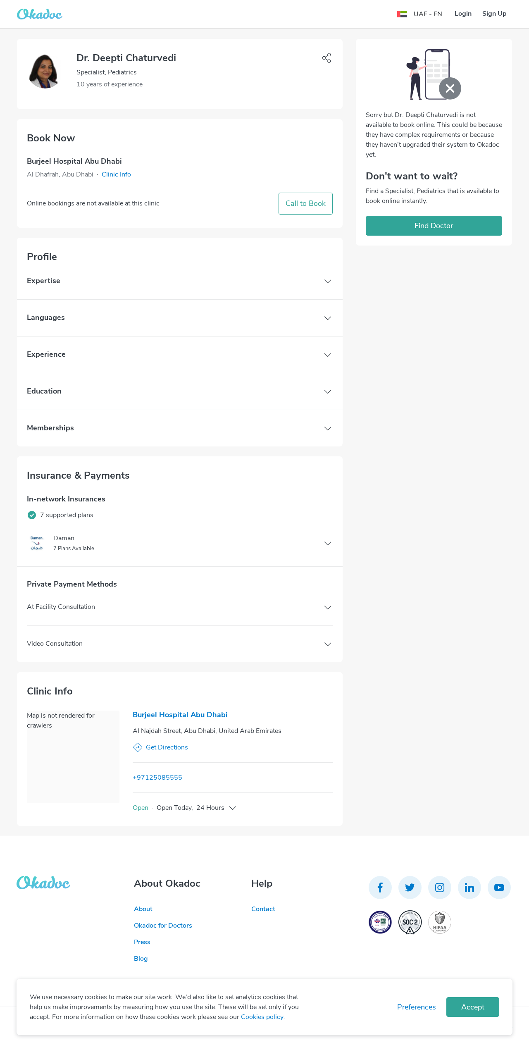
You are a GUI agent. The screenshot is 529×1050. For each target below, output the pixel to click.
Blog (141, 958)
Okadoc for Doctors (163, 925)
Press (142, 942)
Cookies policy (262, 1016)
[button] (116, 174)
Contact (263, 909)
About (143, 909)
